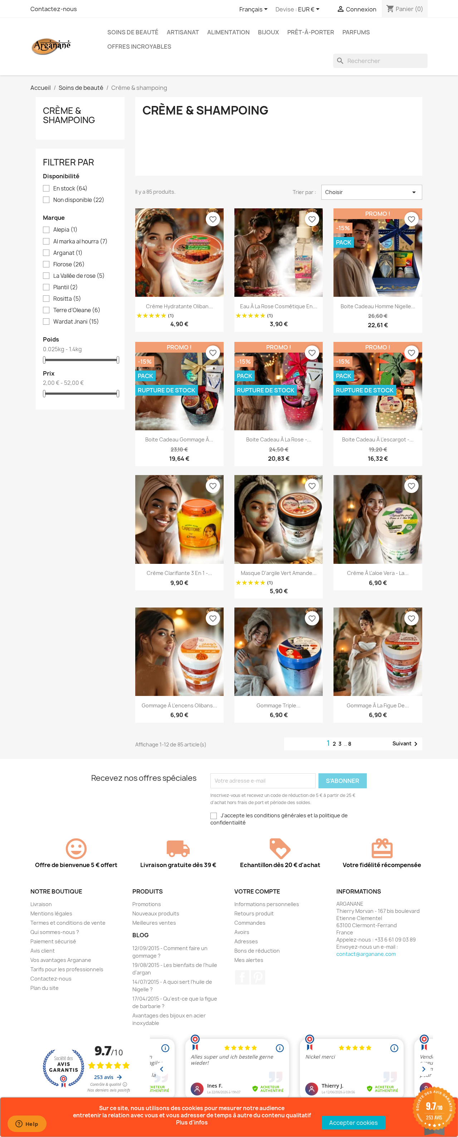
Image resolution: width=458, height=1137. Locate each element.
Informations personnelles (266, 904)
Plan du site (44, 987)
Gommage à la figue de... (378, 705)
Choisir (371, 192)
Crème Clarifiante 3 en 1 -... (179, 573)
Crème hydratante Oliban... (179, 306)
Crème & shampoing (69, 115)
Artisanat (183, 32)
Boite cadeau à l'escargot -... (378, 439)
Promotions (146, 904)
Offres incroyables (139, 46)
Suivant (406, 744)
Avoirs (241, 932)
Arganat (68, 253)
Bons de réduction (257, 950)
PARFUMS (356, 32)
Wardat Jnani (76, 321)
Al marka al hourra (80, 241)
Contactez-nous (53, 9)
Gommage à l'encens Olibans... (179, 705)
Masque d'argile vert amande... (279, 573)
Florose (69, 264)
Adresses (246, 941)
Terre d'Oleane (77, 310)
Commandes (249, 922)
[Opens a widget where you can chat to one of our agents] (27, 1124)
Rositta (67, 299)
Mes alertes (248, 960)
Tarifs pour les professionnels (66, 969)
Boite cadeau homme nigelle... (378, 306)
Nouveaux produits (155, 913)
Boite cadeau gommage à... (179, 439)
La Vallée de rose (79, 276)
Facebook (242, 977)
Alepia (65, 229)
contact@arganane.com (366, 953)
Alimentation (228, 32)
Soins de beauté (133, 32)
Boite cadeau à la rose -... (278, 439)
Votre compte (257, 891)
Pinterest (258, 977)
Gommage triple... (279, 705)
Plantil (65, 287)
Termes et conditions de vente (68, 922)
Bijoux (268, 32)
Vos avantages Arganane (60, 960)
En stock (70, 188)
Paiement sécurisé (53, 941)
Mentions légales (51, 913)
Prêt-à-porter (310, 32)
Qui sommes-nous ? (54, 932)
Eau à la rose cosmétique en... (278, 306)
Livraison (41, 904)
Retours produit (254, 913)
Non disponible (78, 200)
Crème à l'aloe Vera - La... (378, 573)
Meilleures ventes (154, 922)
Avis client (42, 950)
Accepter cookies (353, 1123)
